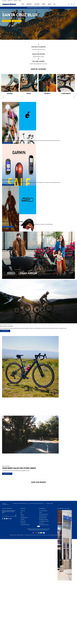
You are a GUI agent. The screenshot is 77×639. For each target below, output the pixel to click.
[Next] (74, 97)
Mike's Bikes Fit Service (43, 519)
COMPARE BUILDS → (7, 142)
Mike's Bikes (62, 522)
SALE (54, 4)
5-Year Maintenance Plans (44, 521)
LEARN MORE (6, 20)
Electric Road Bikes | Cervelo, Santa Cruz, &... (37, 503)
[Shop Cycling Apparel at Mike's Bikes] (10, 85)
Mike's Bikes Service (43, 517)
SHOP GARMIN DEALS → (8, 184)
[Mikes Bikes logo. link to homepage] (9, 4)
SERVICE (49, 4)
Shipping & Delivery (24, 517)
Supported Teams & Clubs (44, 524)
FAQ (21, 512)
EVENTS (19, 0)
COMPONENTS (29, 4)
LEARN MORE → (5, 330)
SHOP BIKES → (16, 20)
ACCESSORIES (37, 4)
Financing (22, 515)
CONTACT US (10, 0)
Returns (22, 514)
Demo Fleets (41, 522)
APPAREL (44, 4)
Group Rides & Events (43, 515)
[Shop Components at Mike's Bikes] (66, 85)
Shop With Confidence (43, 510)
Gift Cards (22, 519)
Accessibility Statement (25, 524)
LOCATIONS (4, 0)
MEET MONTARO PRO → (8, 226)
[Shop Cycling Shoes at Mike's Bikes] (29, 85)
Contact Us (23, 510)
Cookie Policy (23, 522)
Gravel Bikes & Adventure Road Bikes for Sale (20, 503)
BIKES (23, 4)
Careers (40, 512)
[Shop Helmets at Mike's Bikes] (47, 85)
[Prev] (3, 97)
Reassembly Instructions (43, 514)
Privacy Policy (23, 521)
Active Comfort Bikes (49, 503)
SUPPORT (15, 0)
